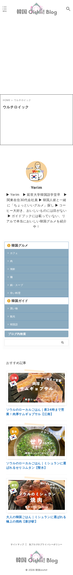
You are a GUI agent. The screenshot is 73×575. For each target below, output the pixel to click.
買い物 (14, 308)
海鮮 (12, 268)
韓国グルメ (20, 245)
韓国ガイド (20, 301)
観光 (12, 316)
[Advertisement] (36, 56)
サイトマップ (17, 544)
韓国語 (14, 324)
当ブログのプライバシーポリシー (45, 544)
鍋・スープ (16, 284)
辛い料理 (15, 292)
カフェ (14, 252)
